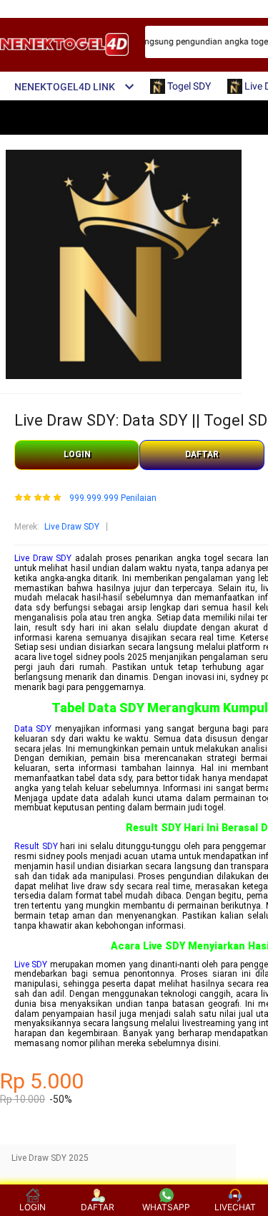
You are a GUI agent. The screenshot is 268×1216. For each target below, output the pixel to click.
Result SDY (36, 846)
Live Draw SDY (71, 527)
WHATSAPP (166, 1207)
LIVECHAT (235, 1207)
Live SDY (30, 964)
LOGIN (77, 454)
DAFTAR (202, 454)
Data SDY (32, 729)
